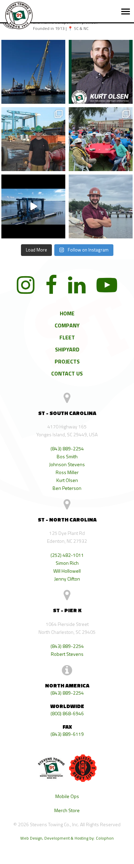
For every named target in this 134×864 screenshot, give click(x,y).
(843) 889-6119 (67, 734)
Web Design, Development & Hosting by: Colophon (67, 838)
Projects (67, 361)
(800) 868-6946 (67, 713)
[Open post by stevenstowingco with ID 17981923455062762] (33, 139)
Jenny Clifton (67, 578)
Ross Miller (67, 472)
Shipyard (67, 349)
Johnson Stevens (67, 464)
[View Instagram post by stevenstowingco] (59, 98)
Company (67, 325)
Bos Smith (67, 456)
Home (67, 313)
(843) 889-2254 (67, 448)
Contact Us (67, 373)
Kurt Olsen (67, 480)
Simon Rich (67, 562)
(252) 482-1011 (67, 555)
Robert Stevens (67, 654)
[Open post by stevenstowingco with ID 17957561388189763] (101, 139)
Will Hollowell (67, 570)
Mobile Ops (67, 796)
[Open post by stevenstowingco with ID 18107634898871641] (101, 72)
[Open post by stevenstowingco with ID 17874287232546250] (33, 206)
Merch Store (67, 810)
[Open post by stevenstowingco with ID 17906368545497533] (33, 72)
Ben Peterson (67, 488)
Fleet (67, 337)
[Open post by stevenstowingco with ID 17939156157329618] (101, 206)
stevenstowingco (33, 49)
